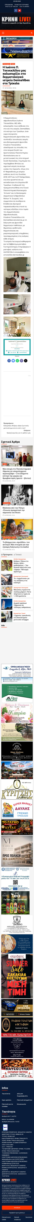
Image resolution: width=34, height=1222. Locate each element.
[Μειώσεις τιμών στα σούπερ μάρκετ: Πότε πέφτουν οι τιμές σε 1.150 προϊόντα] (6, 592)
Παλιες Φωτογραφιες (22, 5)
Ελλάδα (16, 559)
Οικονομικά (24, 576)
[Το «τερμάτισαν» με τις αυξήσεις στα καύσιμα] (6, 579)
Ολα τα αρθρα (24, 6)
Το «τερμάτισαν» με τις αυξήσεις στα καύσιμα (21, 580)
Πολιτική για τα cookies (7, 1105)
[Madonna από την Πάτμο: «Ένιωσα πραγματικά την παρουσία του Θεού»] (17, 495)
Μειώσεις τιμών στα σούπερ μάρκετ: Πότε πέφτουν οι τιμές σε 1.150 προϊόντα (22, 593)
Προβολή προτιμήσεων (17, 1213)
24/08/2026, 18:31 (9, 481)
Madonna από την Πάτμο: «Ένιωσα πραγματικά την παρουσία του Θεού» (14, 510)
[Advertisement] (17, 394)
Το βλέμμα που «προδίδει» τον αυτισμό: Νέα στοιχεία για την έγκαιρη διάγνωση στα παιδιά (16, 544)
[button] (2, 33)
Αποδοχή (17, 1208)
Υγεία (12, 64)
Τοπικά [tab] (18, 554)
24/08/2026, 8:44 (9, 549)
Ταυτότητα (28, 1217)
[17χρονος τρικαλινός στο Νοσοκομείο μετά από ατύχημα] (6, 616)
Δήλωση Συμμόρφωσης (22, 1095)
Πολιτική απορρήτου (24, 1100)
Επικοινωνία (21, 1104)
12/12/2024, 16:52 (10, 88)
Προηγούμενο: (16, 425)
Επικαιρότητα (6, 537)
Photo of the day (11, 6)
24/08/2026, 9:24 (9, 515)
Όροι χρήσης (6, 1100)
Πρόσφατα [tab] (7, 554)
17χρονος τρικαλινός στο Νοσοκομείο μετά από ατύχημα (22, 617)
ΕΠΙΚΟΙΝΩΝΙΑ (9, 5)
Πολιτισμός (6, 64)
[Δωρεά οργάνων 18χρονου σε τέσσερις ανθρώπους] (6, 604)
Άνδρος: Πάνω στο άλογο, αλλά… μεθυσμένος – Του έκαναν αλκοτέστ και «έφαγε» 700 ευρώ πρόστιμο (22, 566)
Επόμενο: (19, 432)
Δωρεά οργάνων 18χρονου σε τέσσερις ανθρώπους (22, 605)
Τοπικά (23, 613)
